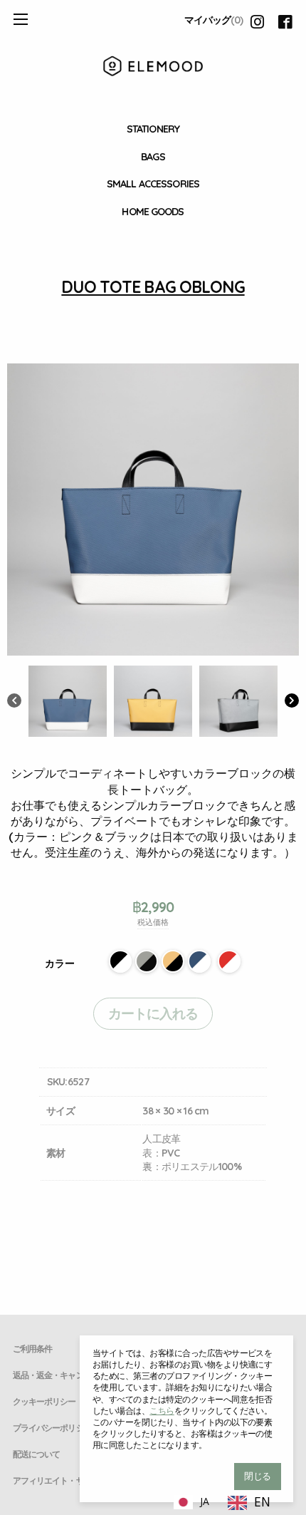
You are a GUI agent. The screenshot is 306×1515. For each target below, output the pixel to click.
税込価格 (153, 922)
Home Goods (153, 211)
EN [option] (262, 1501)
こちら (161, 1410)
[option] (249, 1503)
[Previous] (14, 701)
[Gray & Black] (146, 961)
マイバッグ (213, 20)
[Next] (292, 701)
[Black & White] (120, 961)
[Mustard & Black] (173, 961)
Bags (152, 156)
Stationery (153, 129)
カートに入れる (153, 1013)
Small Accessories (153, 183)
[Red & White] (229, 961)
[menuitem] (153, 129)
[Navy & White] (199, 961)
